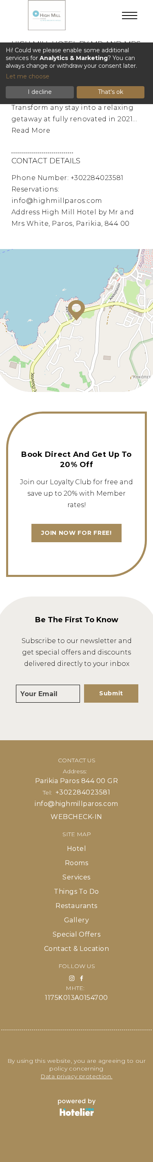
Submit (111, 693)
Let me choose (27, 76)
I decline (40, 92)
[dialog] (76, 73)
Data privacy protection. (76, 1076)
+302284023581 (97, 178)
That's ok (110, 92)
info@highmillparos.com (56, 201)
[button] (76, 310)
